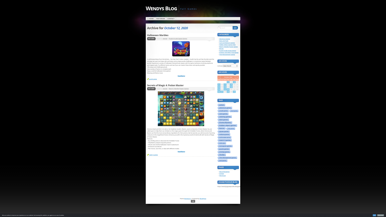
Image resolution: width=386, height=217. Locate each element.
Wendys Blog (161, 8)
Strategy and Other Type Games (228, 52)
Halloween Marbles (157, 35)
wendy (165, 39)
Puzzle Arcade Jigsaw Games (178, 39)
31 (234, 92)
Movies (221, 49)
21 (225, 89)
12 (219, 87)
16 (231, 87)
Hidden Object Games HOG (227, 45)
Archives (219, 66)
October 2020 (228, 77)
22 (228, 89)
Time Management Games (227, 54)
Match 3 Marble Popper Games (179, 89)
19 (219, 89)
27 (222, 92)
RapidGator (181, 76)
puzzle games (153, 79)
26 (219, 92)
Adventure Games (224, 39)
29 (228, 92)
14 (225, 87)
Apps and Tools (223, 41)
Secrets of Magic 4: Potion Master (165, 85)
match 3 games (153, 155)
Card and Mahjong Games (227, 43)
